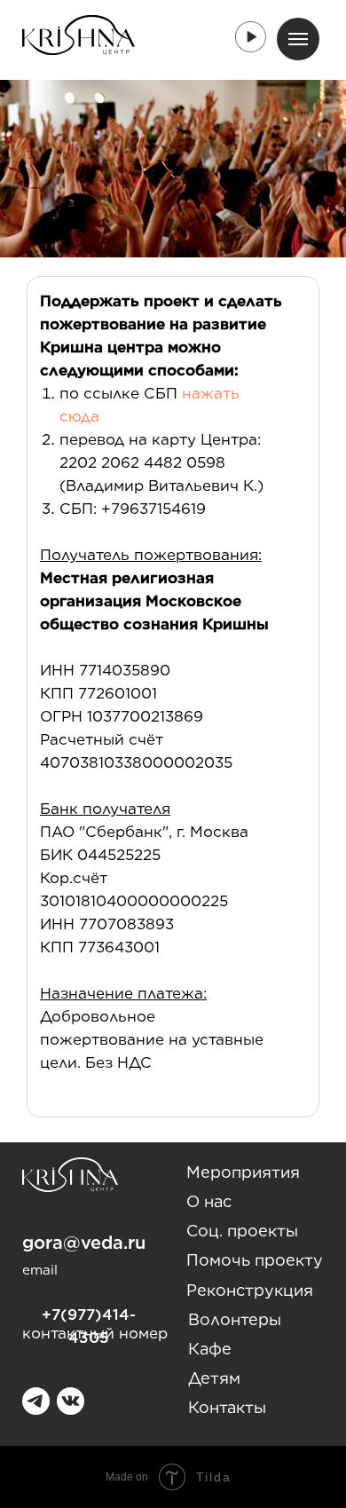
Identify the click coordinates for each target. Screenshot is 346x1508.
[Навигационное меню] (298, 39)
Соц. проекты (242, 1230)
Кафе (210, 1348)
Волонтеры (234, 1319)
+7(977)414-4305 (89, 1326)
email (40, 1270)
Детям (214, 1378)
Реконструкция (249, 1290)
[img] (70, 1401)
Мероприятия (243, 1172)
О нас (209, 1201)
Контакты (227, 1407)
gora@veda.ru (83, 1242)
